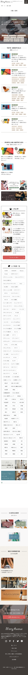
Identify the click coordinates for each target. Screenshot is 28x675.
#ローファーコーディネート (10, 370)
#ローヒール (6, 367)
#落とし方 (18, 425)
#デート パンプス (7, 315)
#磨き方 (14, 412)
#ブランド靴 (14, 344)
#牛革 (22, 63)
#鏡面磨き (6, 441)
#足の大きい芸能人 (16, 431)
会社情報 (14, 659)
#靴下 (22, 447)
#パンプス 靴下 (17, 325)
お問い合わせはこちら (14, 617)
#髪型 (14, 454)
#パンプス (6, 322)
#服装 (6, 405)
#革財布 (20, 65)
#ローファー (14, 367)
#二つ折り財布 (13, 37)
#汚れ (14, 405)
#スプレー (20, 126)
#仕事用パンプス (17, 380)
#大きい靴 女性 (15, 392)
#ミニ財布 (22, 79)
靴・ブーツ (14, 645)
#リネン (15, 357)
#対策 (6, 399)
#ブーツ (14, 335)
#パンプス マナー (7, 325)
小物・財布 (14, 19)
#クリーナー (14, 126)
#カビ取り (6, 286)
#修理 (6, 386)
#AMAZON (13, 270)
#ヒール (16, 331)
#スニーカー (6, 309)
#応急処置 (6, 402)
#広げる (21, 399)
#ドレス (16, 315)
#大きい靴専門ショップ (9, 396)
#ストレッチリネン (18, 306)
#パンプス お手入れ (15, 322)
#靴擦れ (14, 450)
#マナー (16, 347)
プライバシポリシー (14, 656)
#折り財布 (14, 98)
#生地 (21, 409)
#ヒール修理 (6, 335)
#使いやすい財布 (20, 37)
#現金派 (22, 39)
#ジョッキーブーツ (8, 306)
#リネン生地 (6, 360)
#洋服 (21, 405)
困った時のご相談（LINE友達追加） (14, 653)
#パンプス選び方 (7, 331)
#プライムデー (7, 341)
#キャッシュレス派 (12, 35)
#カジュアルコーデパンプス (10, 283)
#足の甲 (18, 434)
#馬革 (25, 65)
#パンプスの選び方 (8, 328)
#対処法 (19, 396)
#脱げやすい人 (7, 421)
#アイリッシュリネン (8, 277)
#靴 (21, 444)
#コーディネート (15, 293)
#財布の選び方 (16, 40)
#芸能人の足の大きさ (8, 425)
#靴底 (6, 450)
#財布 (12, 40)
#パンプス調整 (17, 328)
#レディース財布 (21, 96)
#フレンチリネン (7, 347)
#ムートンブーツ (15, 354)
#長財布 (22, 40)
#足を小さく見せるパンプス (10, 437)
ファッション (14, 651)
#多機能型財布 (16, 39)
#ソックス (22, 309)
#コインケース (14, 77)
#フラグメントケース (21, 35)
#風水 (22, 100)
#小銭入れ (14, 82)
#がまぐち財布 (14, 94)
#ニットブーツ (16, 318)
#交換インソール (7, 380)
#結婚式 (6, 418)
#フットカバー (15, 338)
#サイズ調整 (14, 299)
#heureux (22, 270)
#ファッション (7, 338)
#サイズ (6, 299)
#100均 (6, 270)
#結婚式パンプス (15, 418)
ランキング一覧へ (14, 257)
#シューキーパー (18, 302)
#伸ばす (6, 383)
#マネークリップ (22, 77)
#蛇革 (13, 65)
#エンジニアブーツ (19, 277)
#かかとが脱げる (7, 280)
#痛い (6, 412)
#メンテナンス (19, 128)
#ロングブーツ (7, 373)
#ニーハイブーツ (7, 318)
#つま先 (17, 312)
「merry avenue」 (14, 668)
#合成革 (6, 389)
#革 (21, 441)
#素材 (15, 415)
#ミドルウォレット (15, 79)
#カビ (21, 283)
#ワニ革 (13, 63)
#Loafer (6, 273)
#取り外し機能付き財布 (8, 39)
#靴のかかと (14, 447)
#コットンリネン (16, 296)
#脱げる (15, 421)
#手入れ (17, 63)
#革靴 (14, 444)
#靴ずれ (6, 447)
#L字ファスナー (5, 35)
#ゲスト (6, 293)
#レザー (14, 360)
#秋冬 (21, 412)
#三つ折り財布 (6, 37)
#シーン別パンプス (8, 302)
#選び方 (22, 98)
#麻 (21, 454)
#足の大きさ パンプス (8, 434)
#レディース (14, 96)
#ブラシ (13, 128)
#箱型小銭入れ (6, 40)
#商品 (14, 389)
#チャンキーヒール (8, 312)
